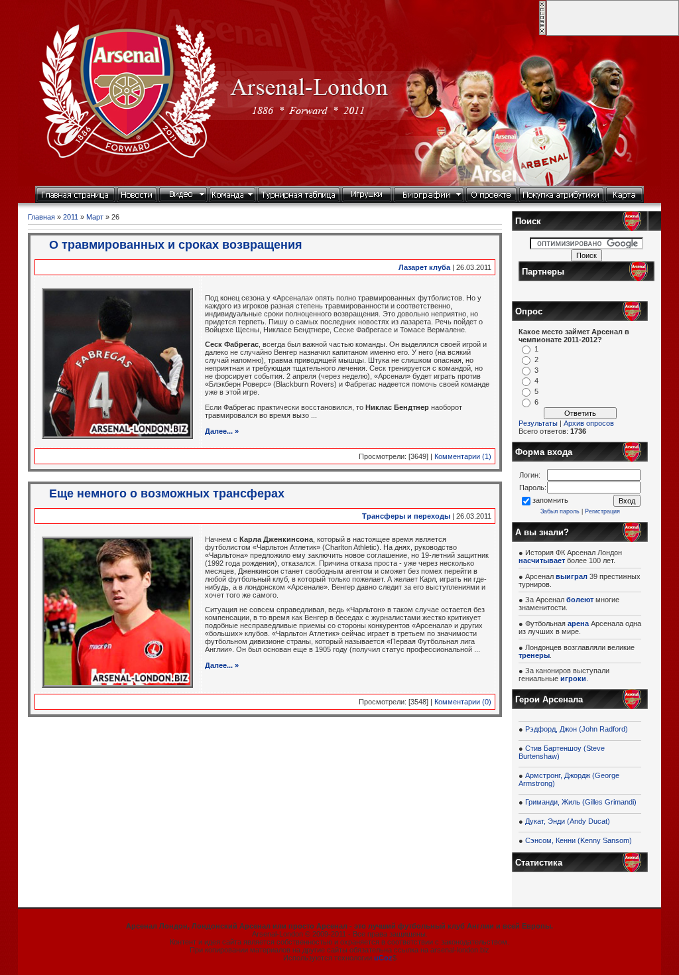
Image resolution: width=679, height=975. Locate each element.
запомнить (550, 500)
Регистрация (602, 511)
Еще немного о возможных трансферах (166, 493)
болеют (579, 600)
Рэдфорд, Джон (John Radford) (576, 729)
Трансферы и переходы (406, 516)
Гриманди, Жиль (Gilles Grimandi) (581, 802)
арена (578, 623)
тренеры (534, 655)
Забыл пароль (560, 511)
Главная (41, 217)
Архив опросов (589, 423)
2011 (70, 217)
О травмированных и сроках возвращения (175, 244)
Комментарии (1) (462, 456)
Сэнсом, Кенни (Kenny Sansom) (578, 840)
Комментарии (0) (462, 702)
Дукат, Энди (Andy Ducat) (567, 821)
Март (94, 217)
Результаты (538, 423)
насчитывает (542, 560)
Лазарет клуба (424, 267)
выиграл (571, 576)
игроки (573, 678)
